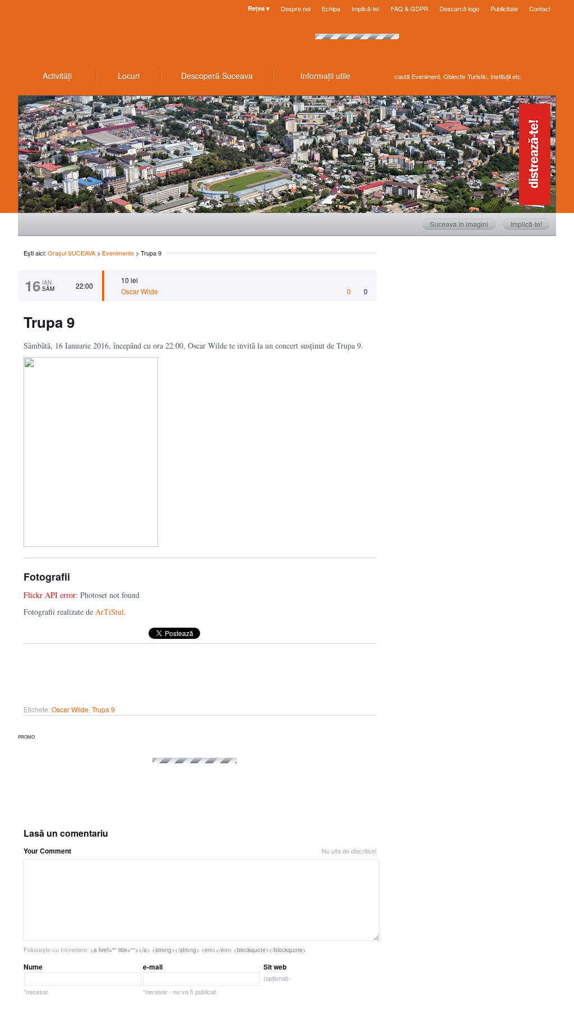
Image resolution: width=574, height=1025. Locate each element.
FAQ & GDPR (409, 8)
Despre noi (296, 8)
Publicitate (504, 8)
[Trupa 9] (91, 544)
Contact (539, 8)
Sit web (276, 972)
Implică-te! (365, 8)
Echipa (331, 8)
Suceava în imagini (459, 224)
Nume (36, 979)
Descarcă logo (459, 8)
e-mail (180, 979)
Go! (545, 76)
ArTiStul (109, 611)
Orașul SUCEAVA (85, 33)
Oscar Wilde (139, 291)
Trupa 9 (103, 709)
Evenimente (118, 252)
